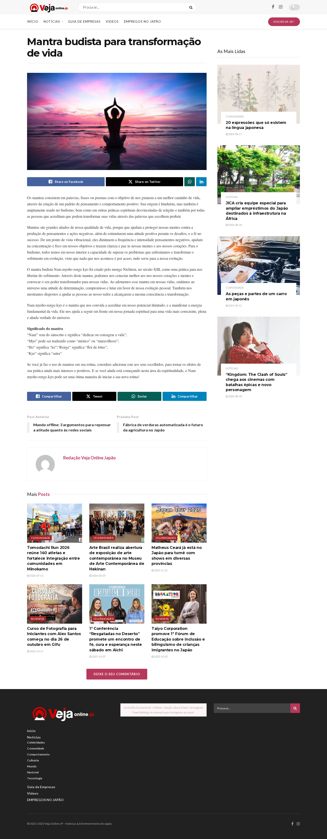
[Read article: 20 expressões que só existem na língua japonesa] (258, 94)
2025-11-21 (161, 570)
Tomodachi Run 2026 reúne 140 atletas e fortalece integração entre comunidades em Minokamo (53, 558)
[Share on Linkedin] (201, 181)
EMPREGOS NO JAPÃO (142, 21)
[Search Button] (192, 7)
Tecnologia (34, 778)
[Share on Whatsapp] (189, 181)
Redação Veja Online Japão (89, 457)
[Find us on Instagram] (280, 7)
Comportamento (38, 754)
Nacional (33, 772)
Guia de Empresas (84, 21)
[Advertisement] (257, 750)
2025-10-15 (36, 651)
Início (32, 21)
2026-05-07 (98, 575)
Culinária (33, 760)
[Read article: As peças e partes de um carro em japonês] (258, 265)
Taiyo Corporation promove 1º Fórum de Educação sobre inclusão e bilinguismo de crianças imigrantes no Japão (178, 639)
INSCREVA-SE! (284, 21)
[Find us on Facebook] (273, 7)
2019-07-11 (235, 305)
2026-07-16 (36, 575)
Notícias (52, 21)
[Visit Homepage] (48, 7)
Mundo (32, 766)
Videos (112, 21)
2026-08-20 (235, 224)
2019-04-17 (235, 134)
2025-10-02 (161, 656)
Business (37, 618)
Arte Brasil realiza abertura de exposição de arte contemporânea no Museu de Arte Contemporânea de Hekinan (116, 558)
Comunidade (40, 537)
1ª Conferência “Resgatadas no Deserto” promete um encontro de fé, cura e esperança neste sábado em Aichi (115, 639)
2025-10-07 (98, 656)
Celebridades (103, 537)
